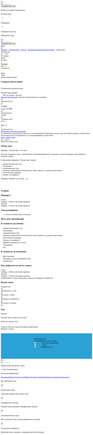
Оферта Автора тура (16, 377)
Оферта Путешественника (34, 377)
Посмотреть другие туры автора (13, 131)
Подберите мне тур (8, 6)
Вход (3, 46)
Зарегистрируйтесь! (8, 97)
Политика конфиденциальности (57, 377)
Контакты (5, 377)
